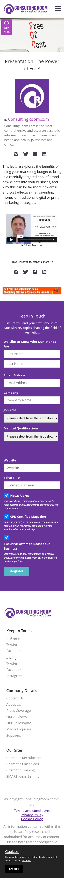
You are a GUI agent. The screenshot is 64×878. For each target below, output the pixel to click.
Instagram (14, 638)
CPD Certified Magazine (28, 517)
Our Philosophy (18, 723)
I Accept (14, 868)
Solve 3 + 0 (12, 478)
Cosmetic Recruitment (23, 758)
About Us (13, 704)
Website (10, 460)
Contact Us (15, 698)
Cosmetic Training (20, 770)
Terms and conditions (32, 810)
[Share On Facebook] (36, 154)
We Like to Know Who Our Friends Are (30, 344)
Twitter (11, 644)
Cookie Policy (32, 819)
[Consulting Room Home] (24, 9)
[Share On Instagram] (18, 154)
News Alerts (19, 495)
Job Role (10, 410)
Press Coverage (18, 711)
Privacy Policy (32, 814)
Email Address (14, 375)
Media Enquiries (19, 729)
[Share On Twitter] (27, 154)
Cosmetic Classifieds (22, 764)
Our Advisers (16, 717)
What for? (26, 860)
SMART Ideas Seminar (23, 776)
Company (11, 393)
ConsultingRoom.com (28, 119)
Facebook (14, 651)
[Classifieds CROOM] (32, 293)
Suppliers (13, 735)
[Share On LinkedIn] (46, 154)
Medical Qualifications (21, 428)
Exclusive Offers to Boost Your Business (27, 546)
